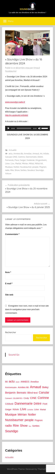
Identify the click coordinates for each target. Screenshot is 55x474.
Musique (9, 167)
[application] (27, 128)
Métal (31, 163)
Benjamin (10, 392)
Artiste (46, 153)
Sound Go (14, 354)
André (17, 382)
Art (41, 153)
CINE (15, 157)
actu (11, 153)
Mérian (25, 163)
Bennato (21, 392)
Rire (12, 170)
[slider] (45, 128)
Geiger (23, 160)
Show (17, 170)
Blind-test (32, 392)
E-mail (8, 283)
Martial (18, 163)
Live (12, 163)
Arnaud (35, 153)
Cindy (26, 398)
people (35, 167)
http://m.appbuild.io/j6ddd (16, 115)
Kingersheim (41, 160)
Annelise (28, 153)
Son (30, 426)
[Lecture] (8, 128)
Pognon (42, 167)
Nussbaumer (25, 167)
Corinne (21, 157)
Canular (8, 157)
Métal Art (39, 163)
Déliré (40, 157)
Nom (8, 272)
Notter (16, 167)
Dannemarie (31, 157)
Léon (7, 163)
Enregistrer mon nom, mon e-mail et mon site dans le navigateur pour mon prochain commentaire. (27, 309)
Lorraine (30, 410)
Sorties (23, 170)
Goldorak (31, 160)
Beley (45, 387)
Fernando (9, 160)
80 (6, 381)
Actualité (12, 150)
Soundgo (40, 170)
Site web (9, 295)
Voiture (8, 173)
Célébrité (9, 404)
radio (7, 170)
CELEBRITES (17, 398)
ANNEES (25, 382)
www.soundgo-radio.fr (15, 102)
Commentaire (12, 234)
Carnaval (8, 398)
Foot (45, 404)
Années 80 (18, 153)
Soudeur (31, 170)
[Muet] (39, 128)
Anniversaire (11, 387)
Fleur (17, 160)
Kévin (16, 409)
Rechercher (10, 332)
